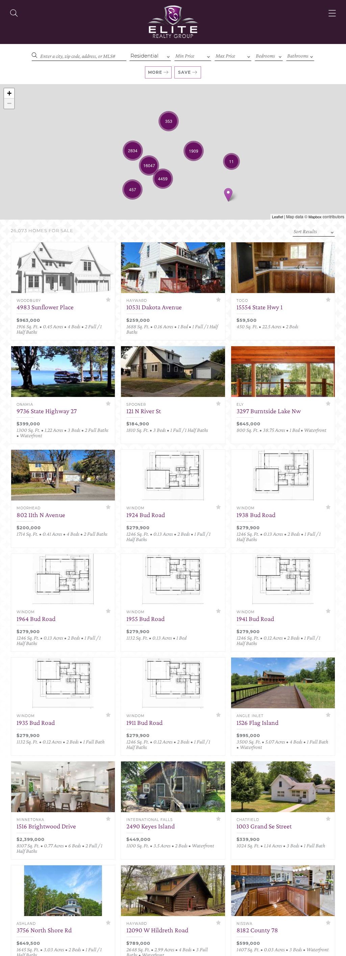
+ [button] (9, 93)
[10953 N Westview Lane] (228, 195)
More (155, 72)
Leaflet (277, 216)
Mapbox (315, 216)
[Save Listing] (108, 299)
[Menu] (332, 13)
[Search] (13, 13)
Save (184, 72)
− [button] (9, 103)
